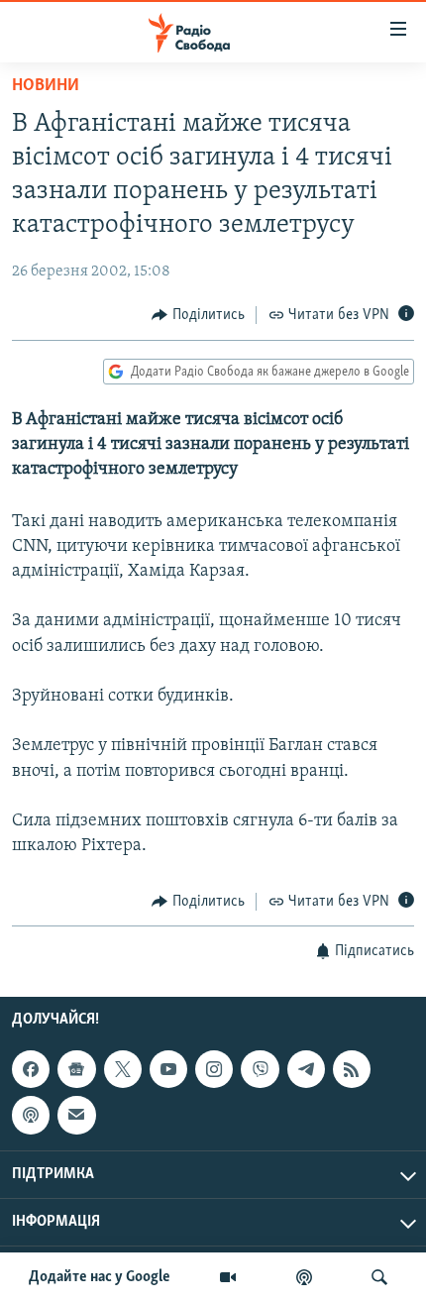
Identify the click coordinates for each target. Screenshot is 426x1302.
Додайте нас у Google (99, 1277)
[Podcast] (31, 1115)
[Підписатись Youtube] (168, 1069)
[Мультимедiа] (228, 1277)
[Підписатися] (76, 1115)
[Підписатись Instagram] (214, 1069)
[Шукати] (379, 1277)
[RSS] (352, 1069)
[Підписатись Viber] (259, 1069)
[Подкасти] (304, 1277)
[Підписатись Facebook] (31, 1069)
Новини (45, 86)
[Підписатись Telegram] (306, 1069)
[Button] (198, 315)
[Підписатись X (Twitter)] (123, 1069)
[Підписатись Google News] (76, 1069)
